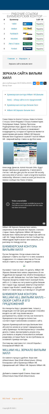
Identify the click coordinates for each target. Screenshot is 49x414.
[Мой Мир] (41, 83)
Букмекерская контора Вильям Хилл (22, 105)
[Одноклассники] (37, 83)
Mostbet (14, 38)
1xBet (14, 24)
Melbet (14, 29)
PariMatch (14, 33)
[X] (44, 83)
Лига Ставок (14, 43)
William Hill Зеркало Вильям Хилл (21, 110)
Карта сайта (17, 398)
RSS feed (6, 398)
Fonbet (14, 48)
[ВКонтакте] (34, 83)
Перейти (39, 24)
